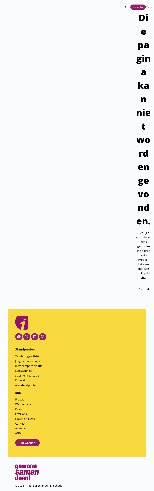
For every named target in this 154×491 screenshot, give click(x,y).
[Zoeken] (126, 7)
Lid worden (138, 7)
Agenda (20, 428)
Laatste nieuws (25, 419)
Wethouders (23, 404)
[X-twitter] (26, 336)
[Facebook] (18, 336)
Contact (20, 423)
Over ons (21, 414)
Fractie (19, 399)
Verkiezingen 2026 (27, 356)
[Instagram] (42, 336)
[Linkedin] (34, 336)
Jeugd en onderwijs (27, 361)
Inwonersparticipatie (28, 366)
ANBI (18, 433)
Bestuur (20, 409)
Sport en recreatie (27, 375)
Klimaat (20, 380)
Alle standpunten (26, 385)
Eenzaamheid (23, 370)
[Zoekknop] (148, 289)
